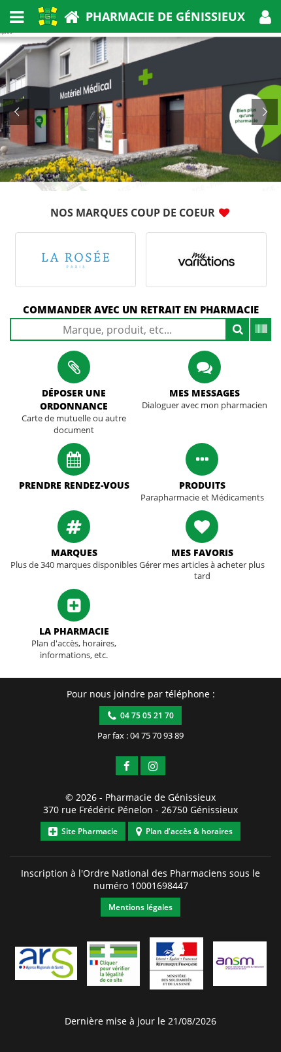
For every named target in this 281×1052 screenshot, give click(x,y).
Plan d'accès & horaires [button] (187, 831)
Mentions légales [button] (140, 907)
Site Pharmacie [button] (88, 831)
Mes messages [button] (204, 393)
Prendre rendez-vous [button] (74, 485)
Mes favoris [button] (202, 552)
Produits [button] (202, 485)
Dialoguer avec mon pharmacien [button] (204, 405)
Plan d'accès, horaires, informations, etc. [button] (73, 649)
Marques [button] (74, 552)
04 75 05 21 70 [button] (145, 715)
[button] (265, 16)
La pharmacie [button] (74, 631)
